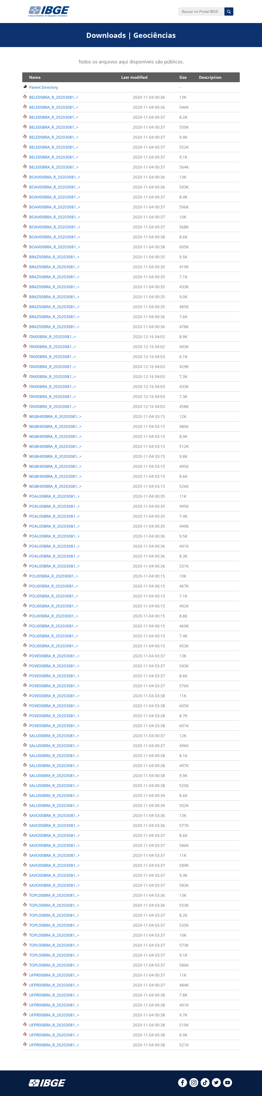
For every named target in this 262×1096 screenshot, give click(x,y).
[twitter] (216, 1085)
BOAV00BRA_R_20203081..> (54, 177)
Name (35, 77)
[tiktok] (205, 1085)
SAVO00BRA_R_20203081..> (54, 815)
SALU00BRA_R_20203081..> (54, 735)
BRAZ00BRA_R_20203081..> (54, 256)
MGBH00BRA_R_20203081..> (55, 416)
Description (210, 77)
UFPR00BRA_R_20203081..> (54, 975)
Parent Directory (43, 87)
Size (183, 77)
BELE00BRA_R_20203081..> (54, 97)
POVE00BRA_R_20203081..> (54, 655)
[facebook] (182, 1085)
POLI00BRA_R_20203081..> (53, 576)
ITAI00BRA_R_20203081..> (52, 336)
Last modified (134, 77)
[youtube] (227, 1085)
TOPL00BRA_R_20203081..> (54, 895)
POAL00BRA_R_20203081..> (54, 496)
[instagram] (193, 1085)
